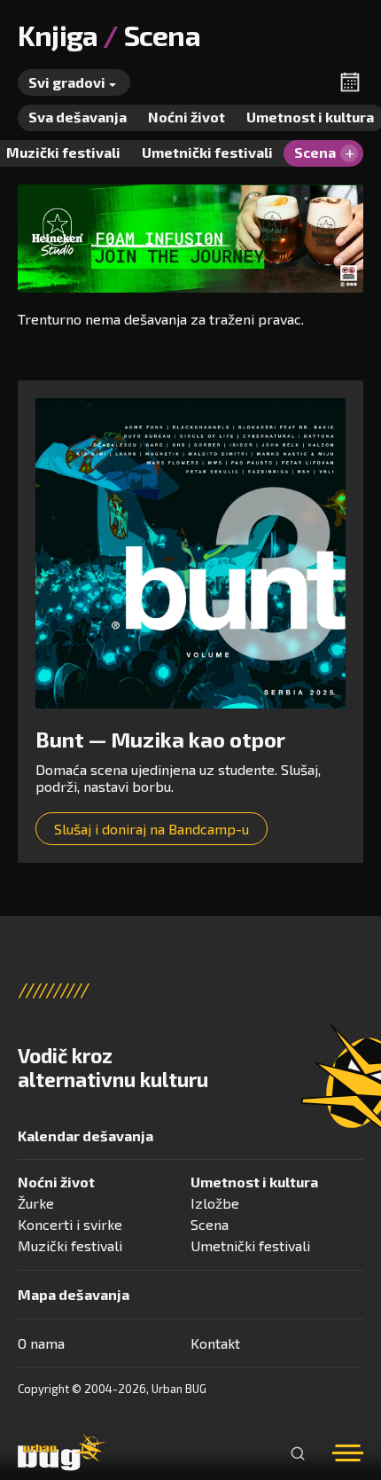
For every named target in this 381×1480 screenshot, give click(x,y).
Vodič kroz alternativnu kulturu (113, 1068)
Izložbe (214, 1202)
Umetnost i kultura (254, 1181)
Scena (209, 1224)
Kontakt (215, 1343)
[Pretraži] (297, 1453)
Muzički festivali (70, 1245)
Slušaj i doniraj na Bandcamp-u (151, 828)
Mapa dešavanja (73, 1294)
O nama (41, 1343)
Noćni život (56, 1181)
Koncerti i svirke (70, 1224)
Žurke (36, 1202)
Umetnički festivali (250, 1245)
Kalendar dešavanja (85, 1135)
